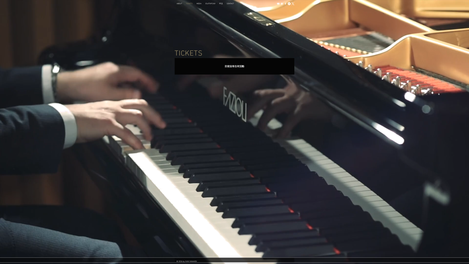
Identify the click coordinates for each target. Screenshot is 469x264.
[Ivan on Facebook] (285, 3)
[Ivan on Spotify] (281, 3)
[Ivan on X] (292, 3)
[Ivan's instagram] (289, 3)
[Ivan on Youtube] (278, 3)
